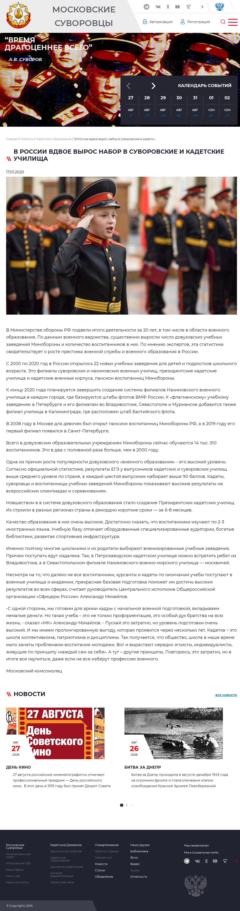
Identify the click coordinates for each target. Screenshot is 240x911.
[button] (202, 6)
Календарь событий (205, 85)
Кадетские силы (62, 882)
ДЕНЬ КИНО (18, 767)
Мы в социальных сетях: (201, 852)
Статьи (100, 870)
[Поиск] (223, 21)
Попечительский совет (18, 855)
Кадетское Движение (66, 845)
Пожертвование (107, 845)
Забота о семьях (107, 851)
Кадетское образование (60, 859)
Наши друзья (140, 845)
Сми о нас (13, 876)
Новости (101, 864)
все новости (226, 695)
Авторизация (161, 22)
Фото (134, 857)
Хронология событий (66, 851)
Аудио (135, 870)
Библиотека (139, 851)
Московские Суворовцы (84, 16)
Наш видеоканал (196, 845)
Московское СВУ (18, 863)
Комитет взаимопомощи (61, 874)
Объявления (104, 876)
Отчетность (138, 876)
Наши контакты (17, 882)
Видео (135, 864)
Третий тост (103, 857)
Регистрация (198, 22)
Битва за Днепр (142, 767)
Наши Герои (14, 869)
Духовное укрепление (66, 866)
